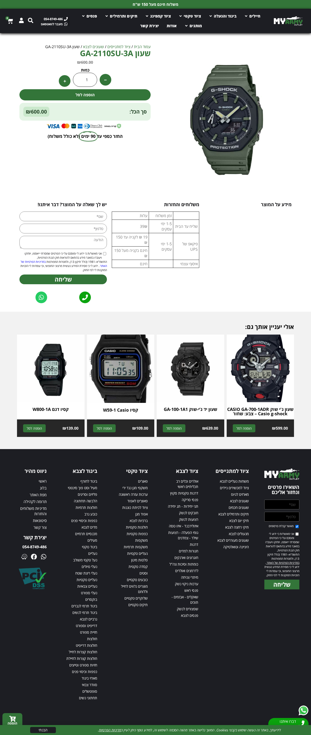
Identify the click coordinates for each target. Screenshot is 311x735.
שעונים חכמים (239, 507)
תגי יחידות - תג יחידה (183, 506)
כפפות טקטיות (137, 533)
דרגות (194, 544)
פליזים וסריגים (87, 494)
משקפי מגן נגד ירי (135, 487)
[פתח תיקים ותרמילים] (107, 16)
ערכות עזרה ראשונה (133, 494)
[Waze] (24, 557)
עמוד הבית (142, 46)
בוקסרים (91, 599)
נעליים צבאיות (87, 586)
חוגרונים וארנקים (186, 557)
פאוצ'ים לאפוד (137, 500)
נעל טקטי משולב (85, 560)
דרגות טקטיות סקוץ (184, 493)
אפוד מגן (141, 514)
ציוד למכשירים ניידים (234, 487)
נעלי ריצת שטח (86, 573)
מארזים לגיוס (240, 494)
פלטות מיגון (139, 560)
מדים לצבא (89, 527)
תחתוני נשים (88, 697)
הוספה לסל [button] (244, 428)
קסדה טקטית (138, 566)
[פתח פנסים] (83, 16)
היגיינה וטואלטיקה (236, 546)
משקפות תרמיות (136, 546)
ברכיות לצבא (139, 520)
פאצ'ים (143, 481)
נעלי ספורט (89, 592)
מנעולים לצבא (239, 533)
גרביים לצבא (88, 619)
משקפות (141, 540)
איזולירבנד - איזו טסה (183, 525)
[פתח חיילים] (246, 16)
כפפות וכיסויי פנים (84, 520)
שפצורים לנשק (187, 608)
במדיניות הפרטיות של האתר (282, 563)
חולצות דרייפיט (86, 645)
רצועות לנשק (188, 519)
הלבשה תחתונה (85, 500)
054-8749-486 (34, 546)
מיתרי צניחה (189, 577)
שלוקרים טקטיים (136, 598)
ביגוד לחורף (88, 481)
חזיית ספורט (88, 632)
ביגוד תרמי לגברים (84, 605)
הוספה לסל (85, 94)
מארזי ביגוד (89, 678)
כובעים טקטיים (137, 579)
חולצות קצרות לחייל (83, 651)
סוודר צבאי (89, 684)
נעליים (92, 553)
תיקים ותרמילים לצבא (233, 514)
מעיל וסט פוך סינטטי (82, 487)
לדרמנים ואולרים (186, 570)
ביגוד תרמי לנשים (84, 612)
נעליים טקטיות (137, 553)
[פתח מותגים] (186, 26)
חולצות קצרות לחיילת (81, 658)
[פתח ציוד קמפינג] (147, 16)
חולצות (92, 638)
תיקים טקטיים (138, 604)
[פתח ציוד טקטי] (180, 16)
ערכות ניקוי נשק (186, 583)
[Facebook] (34, 557)
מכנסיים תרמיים (86, 533)
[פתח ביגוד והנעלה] (211, 16)
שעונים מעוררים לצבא (233, 540)
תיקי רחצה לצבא (237, 527)
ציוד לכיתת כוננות (135, 507)
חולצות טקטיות (137, 527)
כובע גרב (90, 514)
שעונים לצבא (93, 46)
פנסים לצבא (189, 615)
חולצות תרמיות (86, 507)
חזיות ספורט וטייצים (83, 665)
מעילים (92, 540)
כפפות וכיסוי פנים (84, 671)
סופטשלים (89, 691)
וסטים (143, 573)
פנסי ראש (191, 590)
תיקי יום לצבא (239, 520)
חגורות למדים (188, 551)
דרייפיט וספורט (86, 625)
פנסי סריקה (190, 499)
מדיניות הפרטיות (110, 730)
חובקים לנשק (188, 512)
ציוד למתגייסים (118, 46)
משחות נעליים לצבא (234, 481)
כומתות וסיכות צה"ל (183, 564)
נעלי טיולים (89, 566)
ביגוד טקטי (89, 546)
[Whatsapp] (44, 557)
